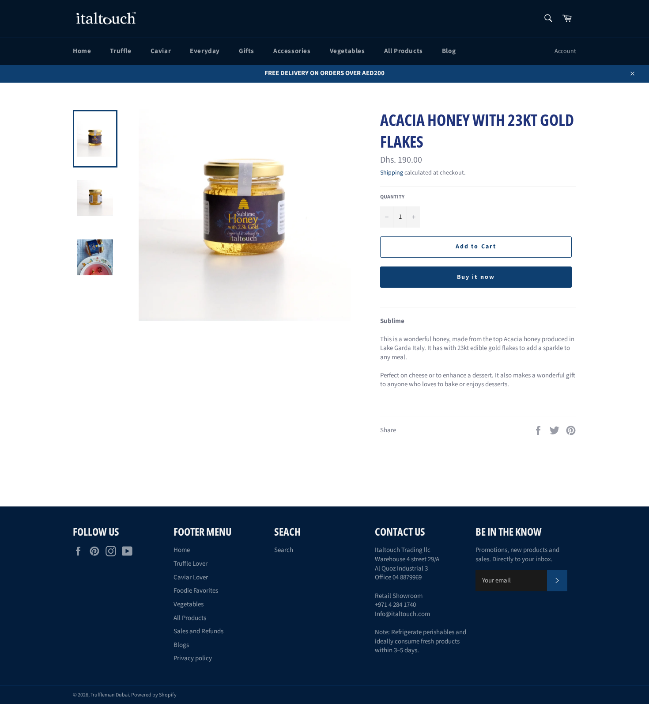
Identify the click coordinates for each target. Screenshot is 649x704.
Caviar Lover (191, 577)
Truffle (120, 51)
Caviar (161, 51)
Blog (449, 51)
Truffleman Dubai (110, 695)
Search (283, 550)
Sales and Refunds (198, 631)
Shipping (391, 172)
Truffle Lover (191, 563)
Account (565, 51)
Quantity (392, 197)
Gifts (246, 51)
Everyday (205, 51)
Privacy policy (193, 658)
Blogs (181, 645)
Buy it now (476, 277)
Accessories (292, 51)
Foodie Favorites (196, 590)
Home (82, 51)
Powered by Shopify (154, 695)
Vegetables (347, 51)
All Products (403, 51)
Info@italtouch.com (402, 614)
